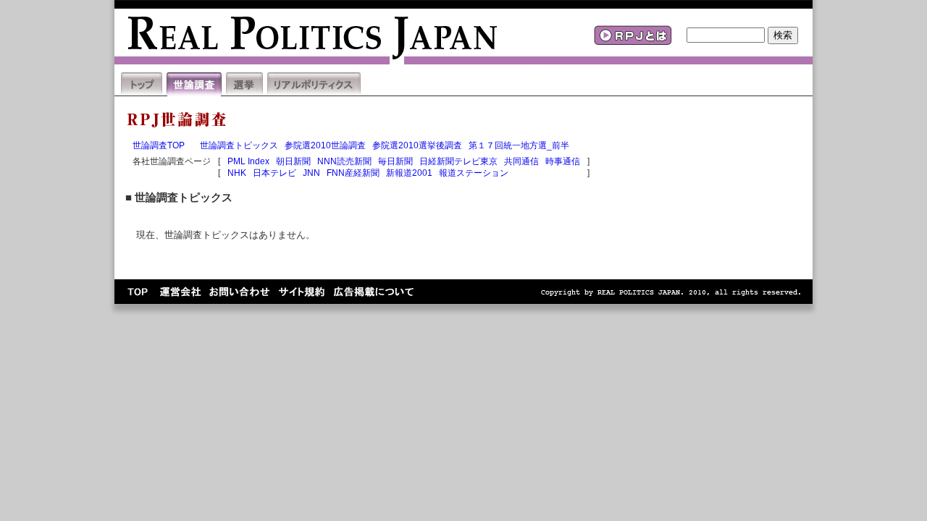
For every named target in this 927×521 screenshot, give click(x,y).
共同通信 (521, 161)
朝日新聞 (293, 161)
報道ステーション (473, 173)
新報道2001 (409, 173)
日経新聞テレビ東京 (458, 161)
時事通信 (562, 161)
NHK (236, 173)
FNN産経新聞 (353, 173)
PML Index (248, 161)
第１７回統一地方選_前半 (519, 145)
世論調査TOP (159, 145)
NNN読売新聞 (344, 161)
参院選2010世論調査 (325, 145)
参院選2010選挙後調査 (417, 145)
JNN (311, 173)
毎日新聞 (395, 161)
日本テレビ (274, 173)
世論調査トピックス (239, 145)
